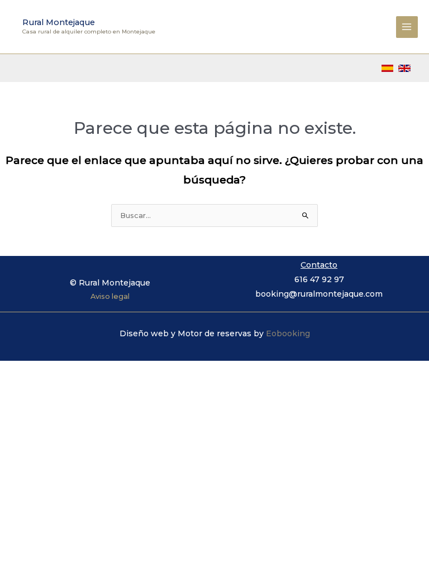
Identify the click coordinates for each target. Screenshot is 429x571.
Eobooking (288, 333)
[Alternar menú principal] (407, 27)
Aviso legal (110, 296)
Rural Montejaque (58, 22)
